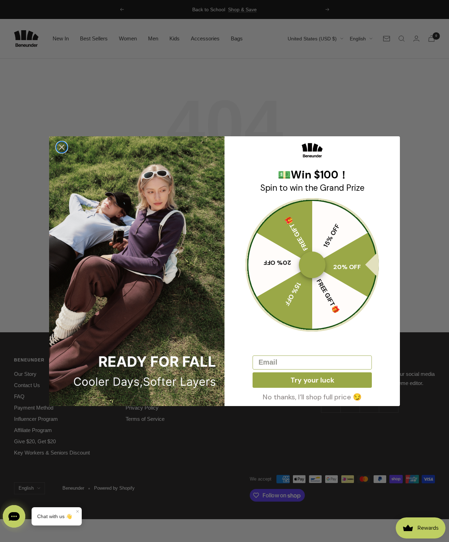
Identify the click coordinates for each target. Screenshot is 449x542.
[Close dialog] (61, 147)
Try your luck (312, 380)
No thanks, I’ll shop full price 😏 (312, 396)
